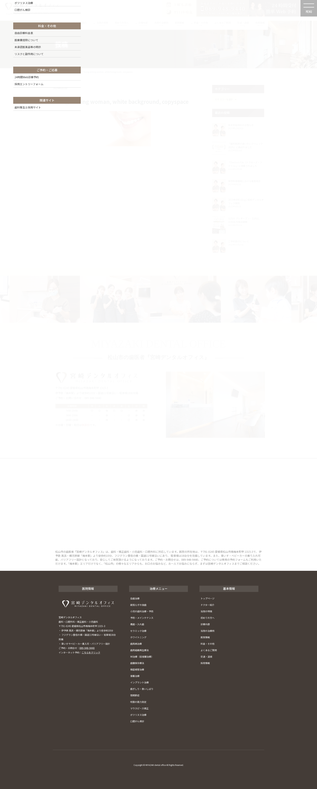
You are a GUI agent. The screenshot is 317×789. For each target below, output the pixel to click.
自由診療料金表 (24, 33)
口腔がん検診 (137, 721)
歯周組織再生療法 (139, 650)
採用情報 (205, 663)
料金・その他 (207, 643)
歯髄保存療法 (137, 663)
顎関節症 (135, 695)
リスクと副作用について (29, 54)
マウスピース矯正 (139, 708)
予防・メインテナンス (141, 617)
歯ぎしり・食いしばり (141, 688)
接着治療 (135, 676)
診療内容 (205, 624)
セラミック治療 (138, 630)
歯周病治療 (136, 643)
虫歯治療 (135, 598)
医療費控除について (26, 40)
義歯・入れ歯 (137, 624)
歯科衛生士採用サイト (28, 107)
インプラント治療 (139, 682)
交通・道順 (206, 656)
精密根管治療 (137, 669)
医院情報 (205, 637)
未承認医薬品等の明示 (28, 47)
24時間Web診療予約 (27, 77)
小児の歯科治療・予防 (141, 611)
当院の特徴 (206, 611)
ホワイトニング (138, 637)
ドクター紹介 (207, 605)
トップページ (207, 598)
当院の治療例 (207, 630)
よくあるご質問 (209, 650)
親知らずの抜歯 (138, 605)
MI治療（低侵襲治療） (142, 656)
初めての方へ (207, 617)
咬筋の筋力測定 (138, 702)
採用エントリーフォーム (29, 84)
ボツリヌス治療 (138, 714)
